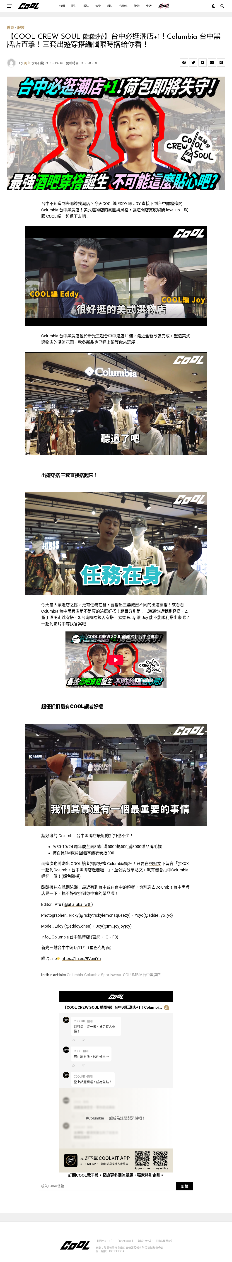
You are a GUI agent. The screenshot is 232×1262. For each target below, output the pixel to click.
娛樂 (98, 6)
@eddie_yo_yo (158, 915)
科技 (110, 6)
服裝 (86, 6)
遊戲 (137, 6)
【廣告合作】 (143, 1241)
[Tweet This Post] (193, 62)
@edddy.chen (78, 926)
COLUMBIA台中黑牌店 (142, 975)
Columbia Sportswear (103, 975)
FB (114, 937)
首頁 (10, 27)
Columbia (75, 975)
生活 (149, 6)
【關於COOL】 (104, 1241)
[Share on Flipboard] (202, 62)
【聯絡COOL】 (124, 1241)
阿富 (27, 63)
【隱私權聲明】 (164, 1241)
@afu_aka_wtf (77, 904)
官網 (96, 937)
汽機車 (123, 6)
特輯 (62, 6)
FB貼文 (155, 863)
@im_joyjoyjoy (117, 926)
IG (106, 937)
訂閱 (184, 1186)
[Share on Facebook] (184, 62)
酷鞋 (74, 6)
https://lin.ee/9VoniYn (81, 958)
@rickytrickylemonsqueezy (104, 915)
